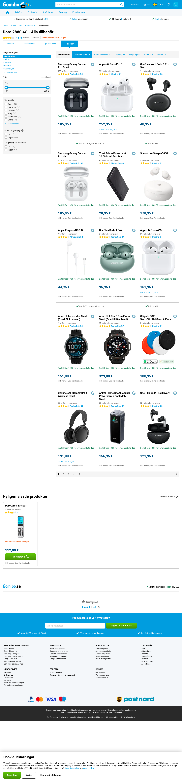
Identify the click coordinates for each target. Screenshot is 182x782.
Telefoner (55, 645)
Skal (143, 649)
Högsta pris (134, 55)
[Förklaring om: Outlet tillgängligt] (22, 130)
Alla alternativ (12, 73)
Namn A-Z (148, 55)
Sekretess (64, 717)
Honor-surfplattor (102, 656)
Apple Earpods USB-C (70, 230)
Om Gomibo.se (52, 717)
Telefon (18, 12)
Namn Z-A (161, 55)
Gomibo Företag (56, 672)
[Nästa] (176, 474)
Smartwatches (147, 661)
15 (79, 474)
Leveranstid (8, 678)
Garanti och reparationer (13, 685)
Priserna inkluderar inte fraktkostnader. (121, 710)
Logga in (146, 4)
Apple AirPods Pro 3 (110, 64)
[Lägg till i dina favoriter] (92, 64)
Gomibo (99, 669)
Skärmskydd (146, 651)
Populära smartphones (16, 645)
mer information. (115, 712)
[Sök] (121, 4)
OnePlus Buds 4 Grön (111, 230)
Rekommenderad (82, 55)
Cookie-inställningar (96, 717)
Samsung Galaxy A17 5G (13, 664)
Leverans (7, 680)
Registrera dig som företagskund (62, 675)
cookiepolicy (88, 768)
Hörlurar (144, 659)
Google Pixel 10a (10, 659)
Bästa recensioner (102, 55)
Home (5, 26)
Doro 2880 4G (30, 26)
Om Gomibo (100, 672)
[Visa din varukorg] (175, 4)
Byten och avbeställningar (14, 683)
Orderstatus (8, 675)
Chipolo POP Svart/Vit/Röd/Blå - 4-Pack (155, 318)
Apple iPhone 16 (10, 651)
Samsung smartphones (59, 651)
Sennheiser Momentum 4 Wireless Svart (72, 394)
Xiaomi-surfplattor (103, 654)
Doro (20, 26)
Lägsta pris (120, 55)
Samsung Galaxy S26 (12, 654)
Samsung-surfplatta (103, 651)
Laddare (144, 654)
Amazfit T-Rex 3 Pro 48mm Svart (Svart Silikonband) (114, 318)
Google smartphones (58, 659)
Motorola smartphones (58, 656)
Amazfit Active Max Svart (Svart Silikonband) (72, 318)
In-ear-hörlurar (146, 656)
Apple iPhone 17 (10, 649)
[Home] (7, 12)
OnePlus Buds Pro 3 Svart (154, 392)
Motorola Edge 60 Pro (12, 661)
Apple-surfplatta (102, 649)
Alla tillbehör (43, 26)
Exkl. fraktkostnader (75, 134)
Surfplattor (48, 12)
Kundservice (78, 12)
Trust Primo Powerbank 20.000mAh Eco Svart (112, 155)
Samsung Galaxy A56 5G (13, 656)
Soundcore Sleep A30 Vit (154, 153)
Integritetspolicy (102, 678)
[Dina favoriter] (168, 4)
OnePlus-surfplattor (103, 659)
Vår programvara (102, 675)
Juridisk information (78, 717)
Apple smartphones (57, 649)
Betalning (7, 672)
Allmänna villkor (112, 717)
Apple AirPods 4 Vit (151, 230)
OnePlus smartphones (58, 654)
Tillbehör (32, 12)
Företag (63, 12)
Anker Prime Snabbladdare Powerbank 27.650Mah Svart (114, 396)
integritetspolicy (72, 768)
